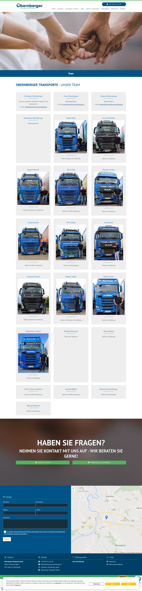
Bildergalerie (105, 9)
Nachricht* (6, 518)
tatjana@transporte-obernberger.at (111, 104)
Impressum (112, 561)
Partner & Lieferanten (92, 9)
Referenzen (114, 9)
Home (54, 9)
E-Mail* (38, 510)
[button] (114, 4)
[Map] (106, 519)
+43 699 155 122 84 (47, 561)
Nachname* (39, 502)
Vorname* (6, 502)
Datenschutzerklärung (116, 564)
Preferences (96, 584)
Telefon (5, 510)
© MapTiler (122, 552)
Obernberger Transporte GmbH (50, 570)
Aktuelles (60, 9)
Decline (113, 584)
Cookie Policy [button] (57, 583)
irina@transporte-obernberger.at (73, 104)
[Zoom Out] (73, 491)
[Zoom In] (73, 488)
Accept (129, 584)
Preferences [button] (18, 585)
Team (82, 9)
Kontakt (122, 9)
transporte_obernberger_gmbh (50, 567)
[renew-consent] (2, 589)
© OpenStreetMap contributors (134, 552)
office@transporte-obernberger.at (36, 107)
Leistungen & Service (72, 9)
